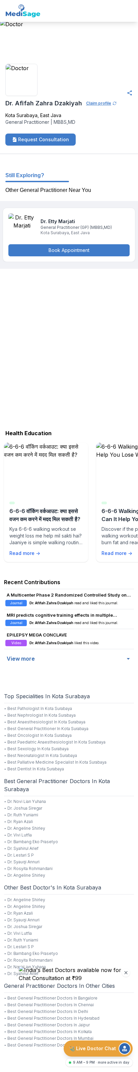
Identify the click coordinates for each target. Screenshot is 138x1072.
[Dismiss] (126, 973)
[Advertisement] (69, 347)
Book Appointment (69, 250)
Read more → (24, 553)
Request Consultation (43, 139)
